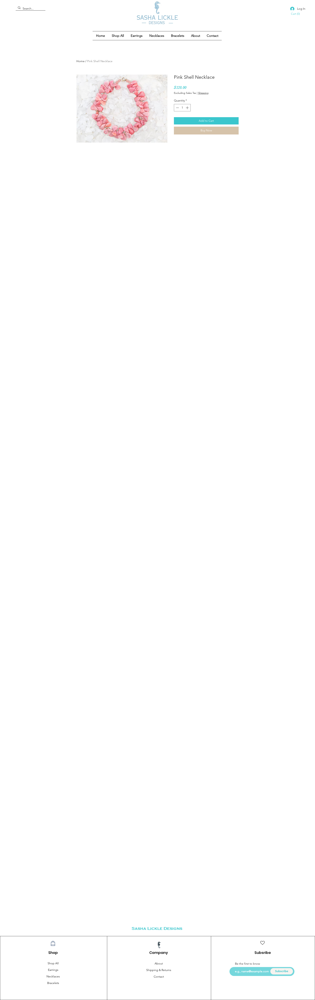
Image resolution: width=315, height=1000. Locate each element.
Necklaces (53, 976)
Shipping (203, 93)
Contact (159, 976)
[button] (295, 13)
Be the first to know (247, 963)
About (159, 963)
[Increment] (187, 107)
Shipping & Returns (158, 970)
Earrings (53, 970)
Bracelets (53, 983)
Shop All (53, 963)
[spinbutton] (182, 107)
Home (80, 61)
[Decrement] (177, 107)
